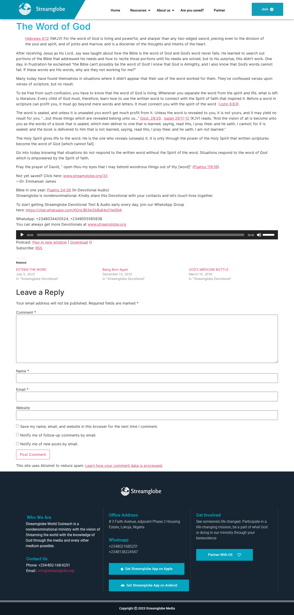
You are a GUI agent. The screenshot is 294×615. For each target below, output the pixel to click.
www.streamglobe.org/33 (85, 175)
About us (163, 10)
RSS (38, 248)
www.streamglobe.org (107, 224)
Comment (26, 312)
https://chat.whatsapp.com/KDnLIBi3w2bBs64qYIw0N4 (74, 210)
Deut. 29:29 (150, 118)
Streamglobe (50, 9)
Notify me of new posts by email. (49, 444)
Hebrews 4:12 (37, 38)
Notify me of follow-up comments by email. (58, 435)
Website (23, 408)
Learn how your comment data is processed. (124, 465)
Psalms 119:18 (206, 166)
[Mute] (259, 235)
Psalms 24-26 (59, 190)
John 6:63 (228, 104)
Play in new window (49, 242)
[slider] (269, 234)
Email (22, 389)
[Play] (22, 235)
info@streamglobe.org (56, 571)
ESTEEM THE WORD (31, 269)
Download (79, 242)
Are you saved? (192, 10)
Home (115, 10)
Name (22, 371)
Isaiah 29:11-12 (176, 118)
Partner (219, 10)
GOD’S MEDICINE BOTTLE (208, 269)
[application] (147, 234)
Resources (138, 10)
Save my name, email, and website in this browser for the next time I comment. (89, 426)
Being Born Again (115, 269)
